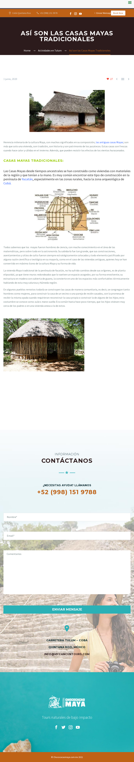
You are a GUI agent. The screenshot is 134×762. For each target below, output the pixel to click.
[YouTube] (80, 13)
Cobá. (7, 183)
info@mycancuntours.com (67, 654)
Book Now (118, 13)
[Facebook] (70, 13)
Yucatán (27, 179)
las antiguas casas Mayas (109, 142)
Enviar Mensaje (103, 13)
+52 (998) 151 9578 (49, 13)
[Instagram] (75, 13)
